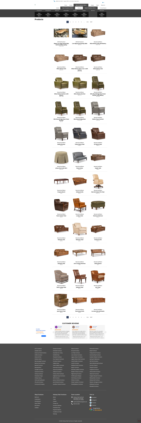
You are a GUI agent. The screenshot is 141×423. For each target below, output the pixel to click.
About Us (103, 5)
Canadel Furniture (39, 369)
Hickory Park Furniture (40, 330)
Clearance (80, 8)
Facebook (94, 397)
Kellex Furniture (75, 348)
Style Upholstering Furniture (96, 363)
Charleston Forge (39, 375)
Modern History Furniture (77, 371)
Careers (55, 401)
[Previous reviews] (54, 332)
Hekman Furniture (57, 371)
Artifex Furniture (38, 355)
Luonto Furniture (75, 363)
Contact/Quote (103, 8)
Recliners (93, 10)
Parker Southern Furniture (77, 382)
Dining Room (48, 10)
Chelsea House (38, 378)
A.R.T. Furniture (38, 348)
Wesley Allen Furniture (95, 378)
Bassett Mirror (38, 367)
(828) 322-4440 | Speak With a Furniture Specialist (67, 1)
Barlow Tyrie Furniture (40, 363)
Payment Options (57, 409)
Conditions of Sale (57, 411)
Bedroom (57, 10)
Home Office (66, 10)
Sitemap (55, 414)
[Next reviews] (105, 332)
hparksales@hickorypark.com (80, 401)
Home (65, 5)
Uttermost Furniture (94, 373)
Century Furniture (39, 373)
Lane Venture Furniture (76, 355)
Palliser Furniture (75, 380)
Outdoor (75, 10)
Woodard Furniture (94, 386)
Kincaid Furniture (75, 350)
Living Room (39, 10)
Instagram (94, 400)
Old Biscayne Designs (76, 375)
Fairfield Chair (56, 355)
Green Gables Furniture (58, 365)
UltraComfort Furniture (95, 371)
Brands (71, 5)
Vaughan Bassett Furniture (96, 375)
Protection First (56, 407)
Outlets (57, 8)
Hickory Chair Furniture (58, 373)
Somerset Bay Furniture (95, 355)
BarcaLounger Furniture (40, 361)
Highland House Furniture (59, 375)
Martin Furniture (75, 367)
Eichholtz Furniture (57, 350)
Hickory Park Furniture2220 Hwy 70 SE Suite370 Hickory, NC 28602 (78, 398)
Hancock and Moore (98, 41)
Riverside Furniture (94, 348)
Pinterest (94, 405)
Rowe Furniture (93, 350)
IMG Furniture (56, 378)
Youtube (94, 402)
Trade (97, 5)
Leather (84, 10)
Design (92, 5)
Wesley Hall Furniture (95, 380)
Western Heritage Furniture (96, 382)
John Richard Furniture (58, 382)
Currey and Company (39, 384)
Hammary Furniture (57, 367)
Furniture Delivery (57, 405)
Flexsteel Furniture (57, 357)
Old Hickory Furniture (76, 378)
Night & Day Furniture (76, 373)
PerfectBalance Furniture (77, 384)
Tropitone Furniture (94, 369)
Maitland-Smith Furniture (77, 365)
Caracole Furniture (39, 371)
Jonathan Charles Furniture (59, 384)
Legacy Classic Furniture (76, 357)
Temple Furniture (94, 367)
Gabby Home (56, 363)
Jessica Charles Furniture (58, 380)
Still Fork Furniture (61, 41)
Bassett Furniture (39, 365)
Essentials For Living (57, 352)
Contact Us (55, 403)
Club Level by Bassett (40, 380)
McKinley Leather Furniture (77, 369)
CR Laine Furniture (39, 382)
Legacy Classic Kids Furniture (78, 359)
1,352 (87, 22)
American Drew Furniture (40, 352)
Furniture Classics (57, 361)
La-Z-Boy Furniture (75, 352)
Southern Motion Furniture (96, 357)
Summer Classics (94, 365)
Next (91, 22)
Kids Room (102, 10)
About (54, 397)
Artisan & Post (38, 357)
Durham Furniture (57, 348)
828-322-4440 (76, 403)
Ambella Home (38, 350)
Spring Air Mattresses (95, 359)
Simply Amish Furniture (95, 352)
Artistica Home (38, 359)
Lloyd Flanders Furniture (77, 361)
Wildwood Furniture (94, 384)
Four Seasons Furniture (58, 359)
